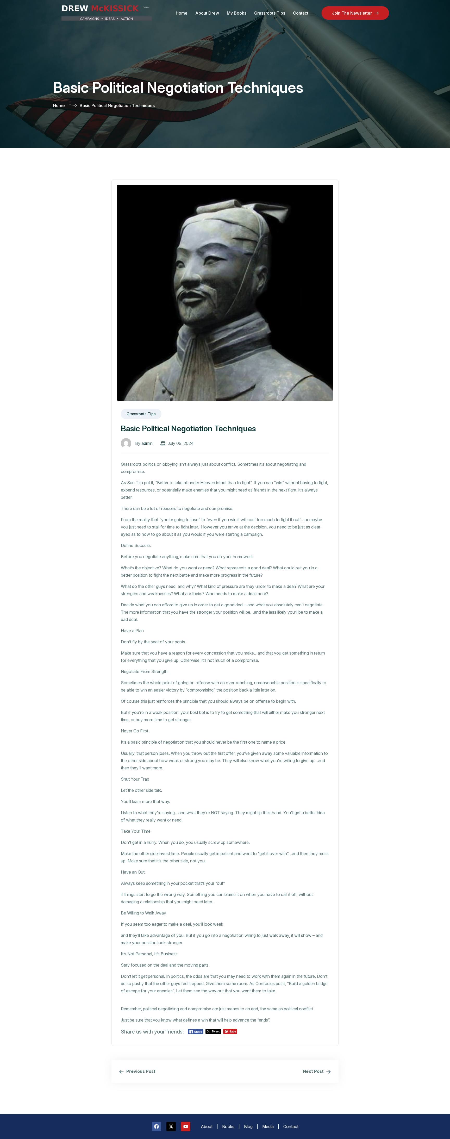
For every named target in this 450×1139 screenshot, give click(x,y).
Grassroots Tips (269, 13)
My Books (236, 13)
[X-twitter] (171, 1126)
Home (182, 13)
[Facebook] (156, 1126)
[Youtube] (185, 1126)
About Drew (207, 13)
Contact (300, 13)
